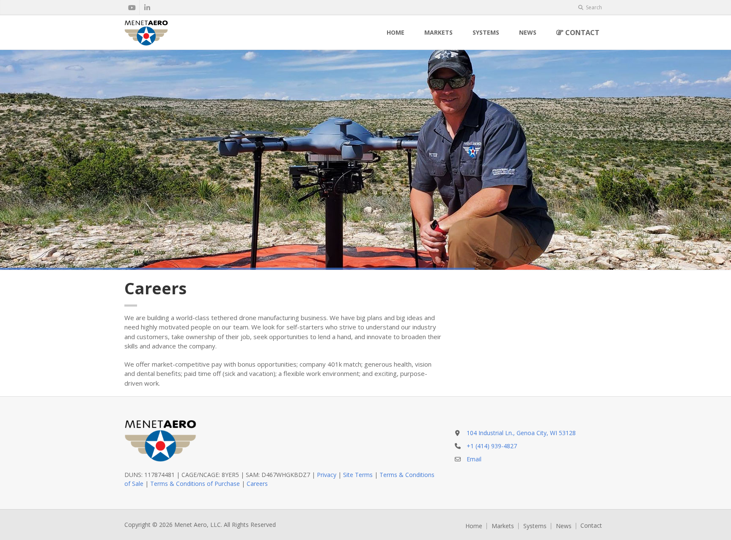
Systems (486, 32)
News (527, 32)
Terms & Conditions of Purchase (195, 484)
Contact (581, 32)
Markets (438, 32)
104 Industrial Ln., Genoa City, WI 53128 (521, 433)
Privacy (326, 475)
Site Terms (358, 475)
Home (395, 32)
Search (593, 7)
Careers (257, 484)
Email (474, 459)
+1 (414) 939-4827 (492, 446)
